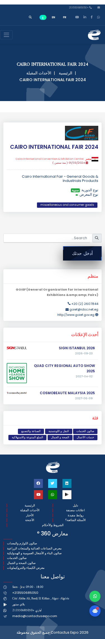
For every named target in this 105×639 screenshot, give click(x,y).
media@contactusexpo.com (34, 616)
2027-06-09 (84, 398)
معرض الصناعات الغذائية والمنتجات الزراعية (34, 548)
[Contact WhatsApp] (95, 596)
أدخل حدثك (82, 253)
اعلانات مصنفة (75, 510)
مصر (54, 159)
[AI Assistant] (95, 611)
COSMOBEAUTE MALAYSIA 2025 (67, 393)
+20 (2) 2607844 (84, 304)
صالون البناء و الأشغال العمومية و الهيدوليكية (34, 553)
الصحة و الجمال (60, 437)
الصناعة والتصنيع (31, 431)
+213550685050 (79, 7)
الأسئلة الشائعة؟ (75, 520)
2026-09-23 (84, 353)
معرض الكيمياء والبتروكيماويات (26, 568)
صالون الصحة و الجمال (21, 563)
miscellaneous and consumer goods (67, 205)
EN (53, 17)
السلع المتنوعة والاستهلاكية (27, 437)
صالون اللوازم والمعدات (22, 543)
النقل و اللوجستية (58, 431)
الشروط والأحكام (53, 525)
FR (64, 17)
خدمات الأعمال (85, 437)
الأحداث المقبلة (38, 73)
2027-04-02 (84, 376)
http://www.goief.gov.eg (75, 314)
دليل (75, 505)
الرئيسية (65, 73)
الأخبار (30, 515)
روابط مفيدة (75, 515)
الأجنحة (29, 520)
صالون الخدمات (85, 431)
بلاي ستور (18, 604)
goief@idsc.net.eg (83, 309)
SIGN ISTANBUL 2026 (77, 348)
